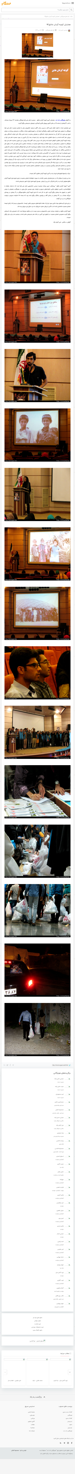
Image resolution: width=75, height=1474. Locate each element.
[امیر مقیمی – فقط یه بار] (14, 1368)
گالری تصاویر (31, 1421)
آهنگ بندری (69, 1418)
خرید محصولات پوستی (37, 1327)
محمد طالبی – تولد (37, 1380)
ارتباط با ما (32, 1431)
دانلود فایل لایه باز (37, 1318)
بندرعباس (69, 1421)
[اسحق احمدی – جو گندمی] (37, 1341)
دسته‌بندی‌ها (66, 3)
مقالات (33, 1425)
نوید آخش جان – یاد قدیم (60, 1380)
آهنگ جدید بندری (67, 1412)
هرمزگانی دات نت (67, 1431)
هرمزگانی (70, 1415)
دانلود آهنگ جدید (37, 1330)
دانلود (70, 1424)
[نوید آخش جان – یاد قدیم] (60, 1368)
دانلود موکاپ (37, 1321)
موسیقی (70, 1428)
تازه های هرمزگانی (64, 16)
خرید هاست (37, 1324)
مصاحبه (32, 1428)
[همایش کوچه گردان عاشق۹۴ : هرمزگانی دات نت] (6, 3)
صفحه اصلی (31, 1412)
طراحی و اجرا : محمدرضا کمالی (18, 1450)
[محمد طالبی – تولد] (37, 1368)
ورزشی (33, 1418)
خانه (71, 16)
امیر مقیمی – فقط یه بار (14, 1380)
